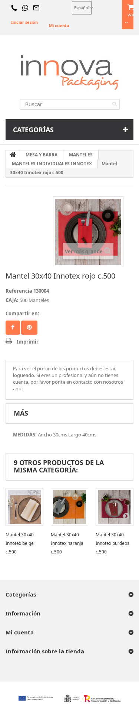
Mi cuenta (59, 25)
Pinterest (29, 328)
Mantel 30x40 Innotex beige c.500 (20, 543)
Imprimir (28, 341)
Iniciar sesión (24, 22)
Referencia (19, 290)
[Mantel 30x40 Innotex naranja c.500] (70, 507)
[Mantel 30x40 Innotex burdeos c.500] (114, 507)
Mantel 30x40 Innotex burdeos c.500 (112, 543)
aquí (18, 388)
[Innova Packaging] (69, 71)
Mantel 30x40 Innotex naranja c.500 (67, 543)
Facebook (13, 328)
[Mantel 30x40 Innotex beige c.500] (24, 507)
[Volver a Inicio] (13, 154)
